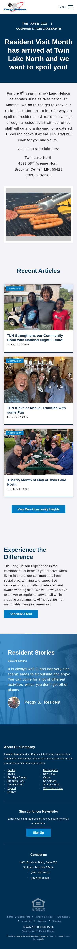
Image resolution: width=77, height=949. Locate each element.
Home (10, 917)
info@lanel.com (40, 877)
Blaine (11, 773)
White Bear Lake (53, 788)
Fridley (12, 791)
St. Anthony (50, 781)
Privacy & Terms (44, 917)
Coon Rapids (15, 784)
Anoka (11, 770)
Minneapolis (50, 770)
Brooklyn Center (17, 777)
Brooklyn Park (16, 781)
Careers (42, 921)
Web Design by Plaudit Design (38, 931)
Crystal (12, 788)
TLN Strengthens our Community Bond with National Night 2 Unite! (35, 338)
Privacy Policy (54, 936)
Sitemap (56, 921)
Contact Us (24, 917)
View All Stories (17, 660)
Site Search (63, 917)
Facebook (26, 921)
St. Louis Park (51, 784)
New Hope (49, 773)
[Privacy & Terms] (38, 911)
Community (15, 289)
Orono (47, 777)
